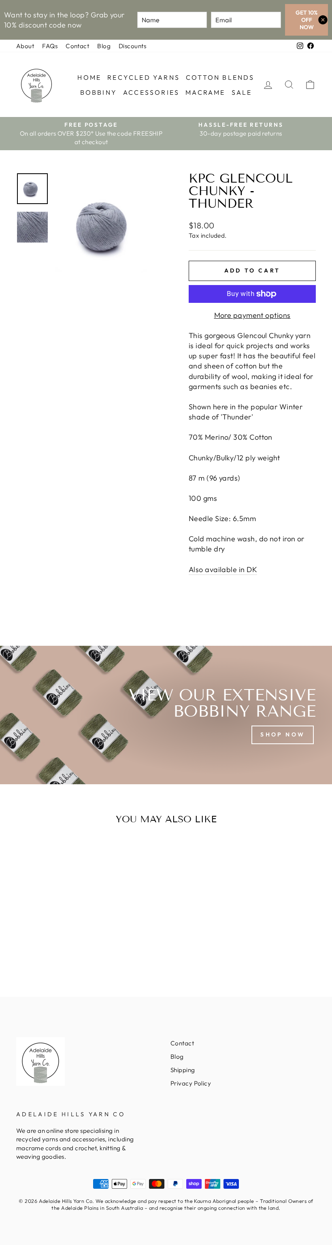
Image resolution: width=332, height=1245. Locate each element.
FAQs (49, 46)
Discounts (132, 46)
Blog (104, 46)
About (25, 46)
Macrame (205, 92)
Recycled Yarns (143, 77)
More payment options (252, 315)
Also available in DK (223, 569)
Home (89, 77)
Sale (242, 92)
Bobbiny (98, 92)
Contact (77, 46)
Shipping (182, 1070)
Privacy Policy (190, 1083)
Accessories (151, 92)
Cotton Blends (220, 77)
